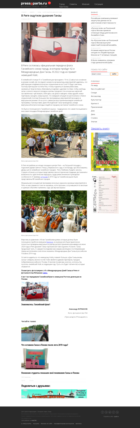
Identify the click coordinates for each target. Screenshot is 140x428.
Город (61, 4)
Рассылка (36, 423)
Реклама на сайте (46, 423)
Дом (92, 111)
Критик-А (95, 103)
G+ (113, 412)
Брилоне (49, 242)
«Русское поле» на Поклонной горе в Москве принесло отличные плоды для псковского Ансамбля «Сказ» (104, 31)
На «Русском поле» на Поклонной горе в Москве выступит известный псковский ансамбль (104, 42)
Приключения (96, 107)
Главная (23, 12)
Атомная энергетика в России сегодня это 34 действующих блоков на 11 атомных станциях (104, 52)
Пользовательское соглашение (64, 423)
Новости (32, 12)
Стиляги (94, 118)
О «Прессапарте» (26, 423)
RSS (117, 412)
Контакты (78, 423)
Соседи (94, 93)
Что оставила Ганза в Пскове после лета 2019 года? (44, 344)
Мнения (85, 4)
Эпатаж (94, 121)
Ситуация (98, 4)
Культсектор (96, 100)
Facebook (102, 412)
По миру (94, 85)
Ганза (31, 380)
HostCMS (33, 420)
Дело (93, 114)
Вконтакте (106, 412)
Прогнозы (63, 6)
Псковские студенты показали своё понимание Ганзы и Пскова (50, 372)
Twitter (109, 412)
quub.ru (116, 416)
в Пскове (44, 177)
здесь (45, 273)
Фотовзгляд (96, 96)
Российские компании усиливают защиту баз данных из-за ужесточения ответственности (104, 20)
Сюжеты (73, 4)
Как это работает (98, 89)
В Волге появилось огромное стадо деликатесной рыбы (103, 61)
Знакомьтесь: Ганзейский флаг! (35, 304)
